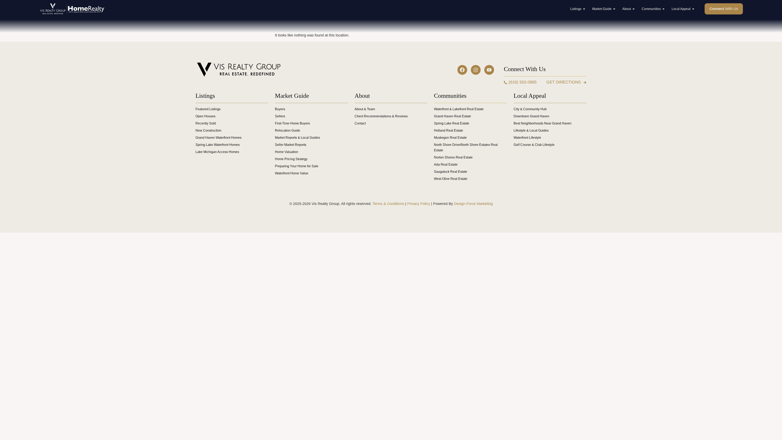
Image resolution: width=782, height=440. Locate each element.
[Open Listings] (584, 9)
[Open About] (633, 9)
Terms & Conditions (388, 204)
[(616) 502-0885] (505, 82)
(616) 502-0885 (523, 82)
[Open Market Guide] (614, 9)
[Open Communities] (663, 9)
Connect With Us (525, 69)
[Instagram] (476, 70)
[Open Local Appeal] (693, 9)
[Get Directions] (584, 82)
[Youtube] (489, 70)
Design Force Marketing (473, 204)
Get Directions (563, 82)
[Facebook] (462, 70)
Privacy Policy (418, 204)
